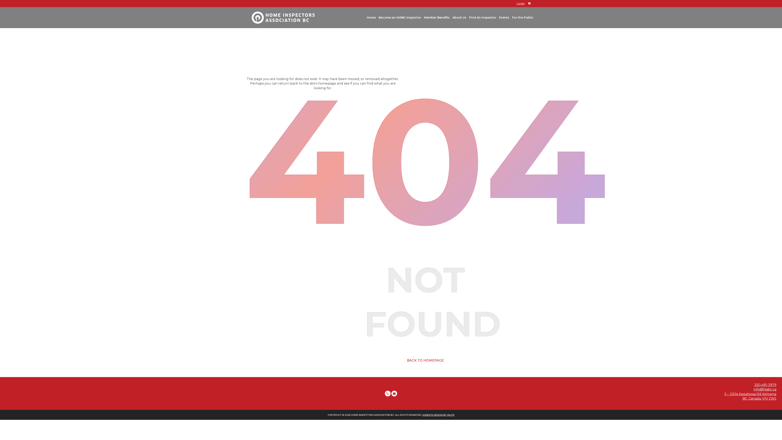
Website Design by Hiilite (438, 415)
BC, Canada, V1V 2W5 (759, 398)
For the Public (522, 17)
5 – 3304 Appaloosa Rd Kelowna (750, 394)
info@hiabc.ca (765, 389)
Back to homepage (425, 360)
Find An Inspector (482, 17)
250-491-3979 (765, 385)
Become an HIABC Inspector (400, 17)
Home (371, 17)
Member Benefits (437, 17)
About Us (459, 17)
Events (504, 17)
